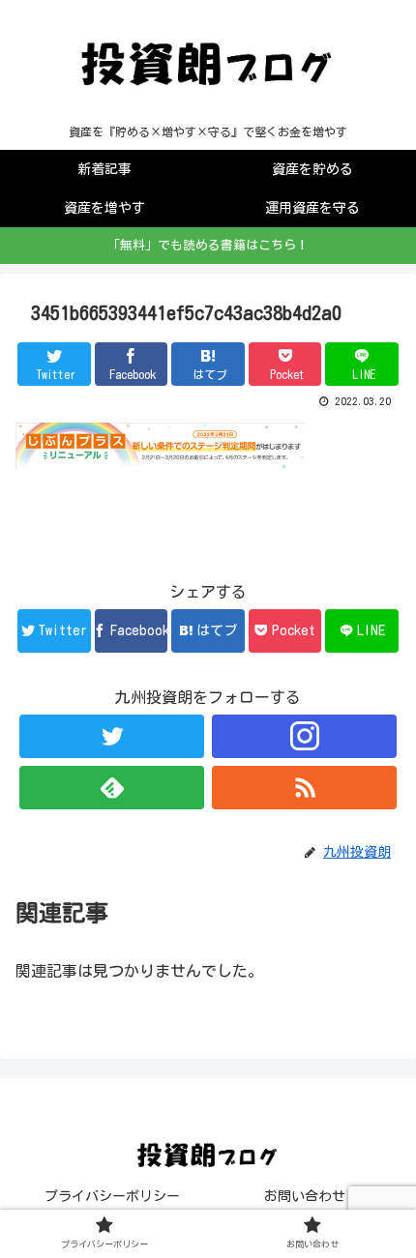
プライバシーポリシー (112, 1196)
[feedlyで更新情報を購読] (111, 787)
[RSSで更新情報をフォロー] (304, 787)
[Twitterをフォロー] (111, 736)
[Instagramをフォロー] (304, 736)
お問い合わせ (304, 1196)
